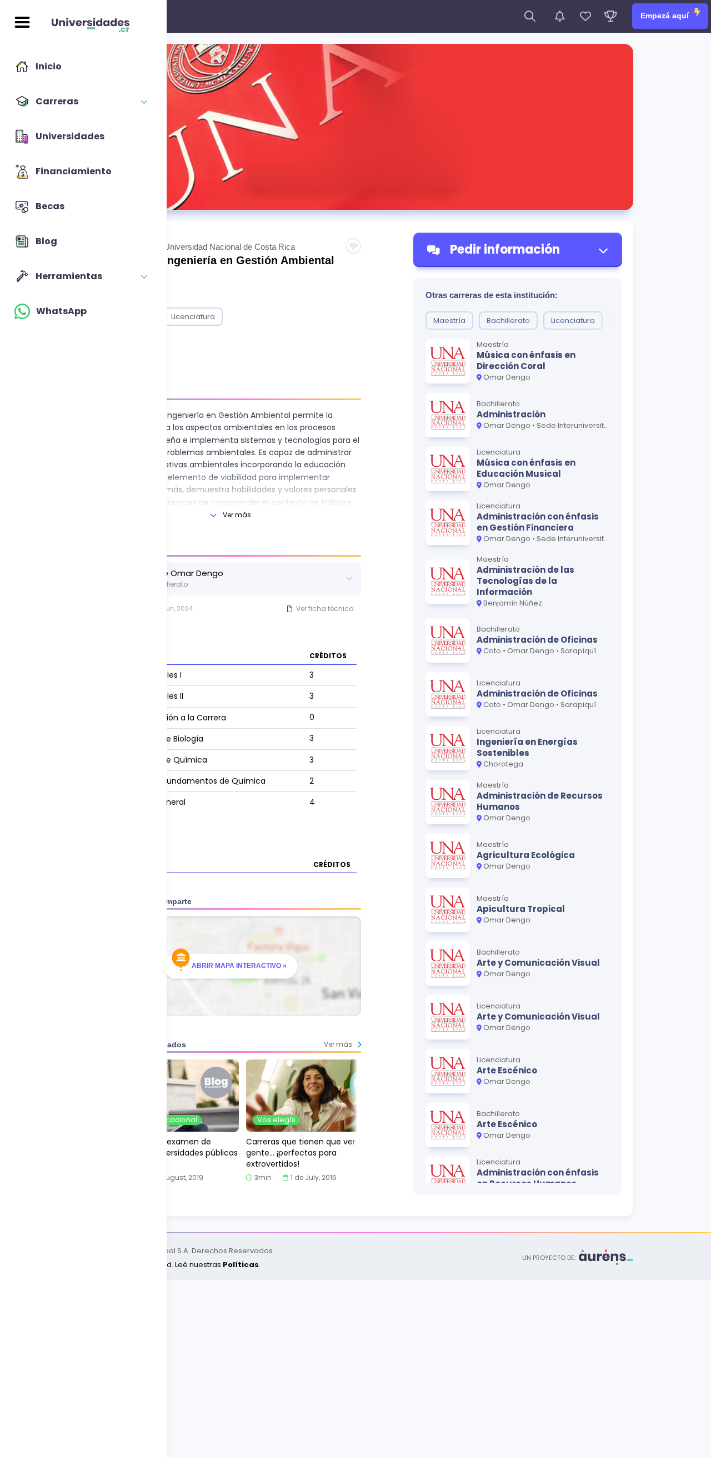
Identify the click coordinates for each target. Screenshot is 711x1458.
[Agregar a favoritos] (353, 246)
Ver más (237, 514)
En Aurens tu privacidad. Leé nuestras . (169, 1264)
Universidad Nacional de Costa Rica (229, 246)
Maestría (449, 320)
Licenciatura (193, 316)
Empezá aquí (665, 15)
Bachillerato (508, 320)
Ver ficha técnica (325, 608)
